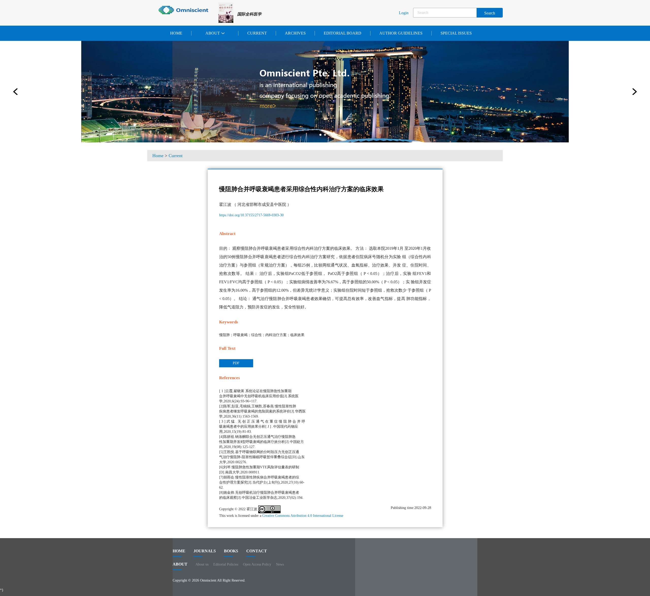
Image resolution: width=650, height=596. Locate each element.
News (280, 564)
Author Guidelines (400, 33)
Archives (295, 33)
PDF (236, 363)
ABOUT (180, 564)
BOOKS (231, 551)
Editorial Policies (225, 564)
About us (202, 564)
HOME (179, 551)
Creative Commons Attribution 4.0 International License (302, 516)
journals (204, 551)
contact (256, 551)
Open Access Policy (257, 564)
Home (176, 33)
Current (257, 33)
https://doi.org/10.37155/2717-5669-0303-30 (251, 215)
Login (404, 13)
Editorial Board (342, 33)
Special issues (456, 33)
